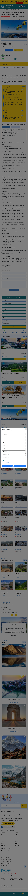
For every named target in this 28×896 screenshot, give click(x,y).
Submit (14, 466)
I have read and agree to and (13, 461)
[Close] (26, 429)
